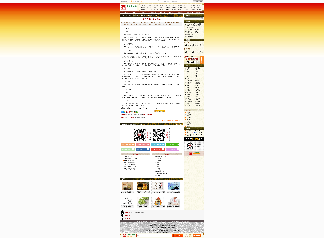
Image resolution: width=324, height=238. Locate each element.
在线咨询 (189, 119)
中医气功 (174, 7)
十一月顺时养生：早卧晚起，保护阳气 (162, 192)
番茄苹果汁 (158, 175)
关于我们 (136, 221)
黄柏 (164, 65)
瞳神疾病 (135, 15)
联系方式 (145, 221)
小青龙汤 (157, 167)
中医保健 (180, 12)
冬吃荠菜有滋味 (143, 207)
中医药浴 (199, 7)
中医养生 (199, 9)
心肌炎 (196, 92)
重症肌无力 (197, 82)
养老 (147, 95)
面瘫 (196, 76)
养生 (190, 236)
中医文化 (199, 5)
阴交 (172, 95)
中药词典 (186, 5)
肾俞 (158, 95)
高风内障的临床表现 (139, 117)
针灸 (127, 89)
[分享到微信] (137, 112)
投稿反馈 (155, 221)
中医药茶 (186, 7)
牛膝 (162, 47)
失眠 (186, 76)
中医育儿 (180, 9)
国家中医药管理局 (139, 212)
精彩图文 (189, 126)
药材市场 (149, 5)
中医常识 (162, 12)
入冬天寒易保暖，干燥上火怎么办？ (161, 207)
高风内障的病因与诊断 (130, 167)
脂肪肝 (196, 69)
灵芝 (137, 103)
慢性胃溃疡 (197, 105)
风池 (144, 95)
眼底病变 (197, 87)
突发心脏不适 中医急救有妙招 (175, 207)
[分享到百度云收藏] (130, 112)
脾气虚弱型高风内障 (129, 164)
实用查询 (189, 121)
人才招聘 (150, 221)
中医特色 (171, 12)
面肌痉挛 (197, 80)
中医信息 (153, 12)
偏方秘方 (143, 7)
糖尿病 (187, 75)
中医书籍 (162, 5)
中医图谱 (193, 5)
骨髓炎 (196, 100)
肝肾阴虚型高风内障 (129, 160)
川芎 (158, 47)
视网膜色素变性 (189, 92)
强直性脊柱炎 (198, 101)
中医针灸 (143, 9)
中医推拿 (180, 7)
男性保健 (186, 9)
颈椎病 (187, 103)
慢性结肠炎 (188, 105)
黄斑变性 (187, 87)
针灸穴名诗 (158, 158)
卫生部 (132, 212)
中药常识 (180, 5)
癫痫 (196, 75)
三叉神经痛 (188, 82)
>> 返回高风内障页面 (167, 120)
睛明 (130, 95)
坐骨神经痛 (197, 98)
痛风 (186, 73)
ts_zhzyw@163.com (175, 230)
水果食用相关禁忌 (160, 171)
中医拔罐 (149, 7)
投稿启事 (140, 221)
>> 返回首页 (177, 120)
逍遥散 (157, 164)
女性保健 (193, 9)
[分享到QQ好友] (135, 112)
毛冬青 (135, 65)
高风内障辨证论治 (132, 114)
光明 (167, 95)
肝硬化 (187, 69)
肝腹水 (196, 71)
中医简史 (156, 5)
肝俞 (151, 95)
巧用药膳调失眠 (189, 27)
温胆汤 (157, 162)
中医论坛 (198, 12)
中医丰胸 (156, 9)
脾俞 (154, 95)
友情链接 (164, 221)
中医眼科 (128, 15)
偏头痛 (187, 78)
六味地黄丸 (158, 160)
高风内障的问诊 (128, 156)
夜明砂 (130, 65)
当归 (171, 47)
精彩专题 (189, 124)
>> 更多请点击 (178, 124)
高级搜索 (188, 221)
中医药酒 (193, 7)
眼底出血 (197, 89)
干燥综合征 (188, 96)
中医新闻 (168, 5)
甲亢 (196, 73)
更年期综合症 (188, 80)
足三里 (162, 95)
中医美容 (168, 9)
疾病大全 (135, 12)
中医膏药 (156, 7)
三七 (175, 84)
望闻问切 (174, 5)
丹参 (123, 65)
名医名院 (143, 5)
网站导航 (174, 221)
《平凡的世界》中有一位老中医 (193, 33)
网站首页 (126, 12)
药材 (190, 234)
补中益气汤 (130, 84)
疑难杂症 (144, 12)
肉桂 (167, 47)
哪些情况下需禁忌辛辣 (161, 156)
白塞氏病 (187, 94)
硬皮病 (196, 96)
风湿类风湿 (188, 98)
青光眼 (196, 85)
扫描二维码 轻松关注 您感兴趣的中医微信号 (133, 124)
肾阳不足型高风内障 (129, 162)
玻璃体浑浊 (197, 91)
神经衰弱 (187, 84)
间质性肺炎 (197, 103)
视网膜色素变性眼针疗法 (130, 158)
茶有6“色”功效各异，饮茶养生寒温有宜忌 (132, 192)
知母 (160, 65)
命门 (137, 37)
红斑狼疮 (197, 94)
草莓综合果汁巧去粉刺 (161, 173)
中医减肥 (162, 9)
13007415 (200, 132)
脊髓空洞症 (197, 84)
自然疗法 (149, 9)
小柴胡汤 (157, 169)
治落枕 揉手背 (127, 207)
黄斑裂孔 (187, 89)
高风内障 (142, 15)
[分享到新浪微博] (127, 112)
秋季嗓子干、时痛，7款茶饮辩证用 (146, 192)
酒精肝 (187, 71)
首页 (123, 15)
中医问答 (189, 12)
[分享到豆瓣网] (132, 112)
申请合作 (160, 221)
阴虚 (129, 50)
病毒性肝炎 (197, 68)
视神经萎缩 (188, 91)
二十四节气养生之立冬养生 (174, 192)
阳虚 (137, 39)
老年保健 (174, 9)
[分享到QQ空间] (124, 112)
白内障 (187, 85)
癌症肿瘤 (187, 68)
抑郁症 (196, 78)
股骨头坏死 (188, 100)
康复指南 (189, 123)
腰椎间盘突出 (188, 101)
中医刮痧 (162, 7)
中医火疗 (168, 7)
